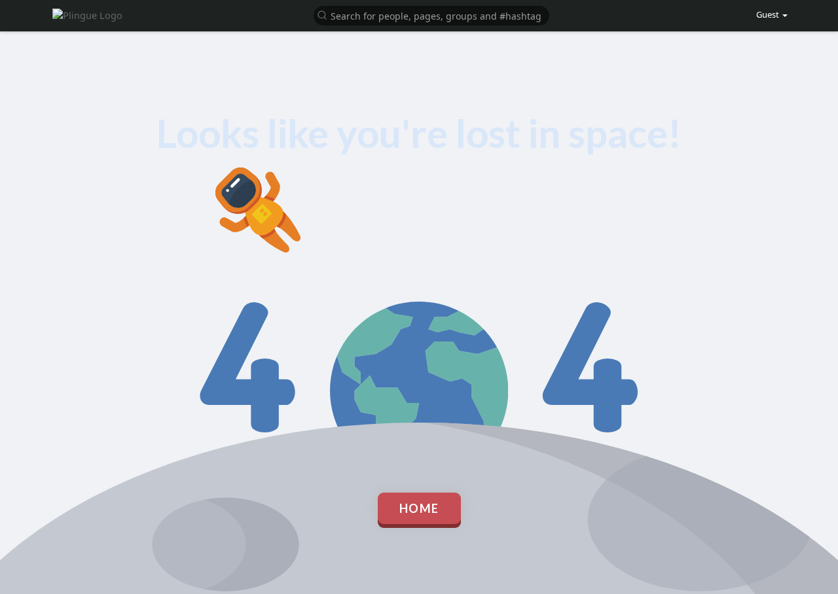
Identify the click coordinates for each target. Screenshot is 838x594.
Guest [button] (767, 14)
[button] (431, 15)
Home (419, 508)
